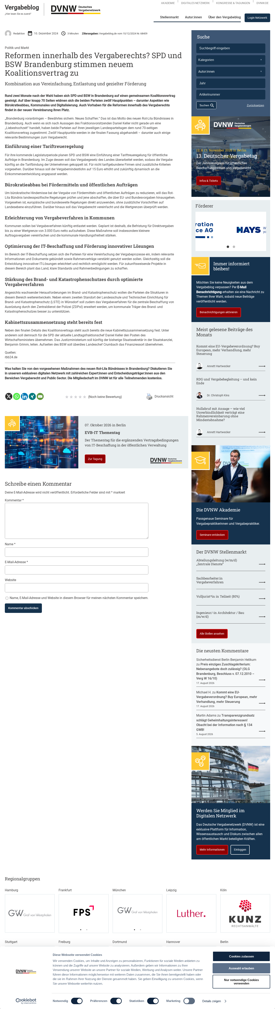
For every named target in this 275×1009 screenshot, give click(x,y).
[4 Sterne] (80, 397)
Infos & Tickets (209, 180)
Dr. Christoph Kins (218, 395)
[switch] (116, 1001)
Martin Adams (206, 715)
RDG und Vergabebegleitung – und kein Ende (226, 381)
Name (10, 544)
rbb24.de (11, 357)
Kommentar (14, 500)
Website (10, 580)
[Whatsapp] (16, 396)
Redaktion (19, 33)
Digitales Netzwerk (195, 3)
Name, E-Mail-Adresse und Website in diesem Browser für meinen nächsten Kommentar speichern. (79, 598)
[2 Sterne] (71, 397)
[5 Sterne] (85, 397)
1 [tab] (228, 247)
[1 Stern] (67, 397)
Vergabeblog (22, 7)
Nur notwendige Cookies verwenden (241, 981)
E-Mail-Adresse (16, 562)
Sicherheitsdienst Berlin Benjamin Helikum (226, 660)
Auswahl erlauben (241, 968)
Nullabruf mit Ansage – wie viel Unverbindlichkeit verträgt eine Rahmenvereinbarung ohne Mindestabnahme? (220, 414)
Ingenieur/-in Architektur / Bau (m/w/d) (220, 615)
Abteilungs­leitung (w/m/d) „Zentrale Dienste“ (216, 562)
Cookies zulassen (241, 956)
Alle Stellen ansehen (212, 633)
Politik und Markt (17, 48)
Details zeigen (211, 1001)
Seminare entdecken (212, 534)
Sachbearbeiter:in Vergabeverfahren (210, 580)
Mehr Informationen (212, 849)
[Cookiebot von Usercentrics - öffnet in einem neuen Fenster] (26, 1001)
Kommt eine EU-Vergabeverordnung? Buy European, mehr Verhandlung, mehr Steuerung (228, 350)
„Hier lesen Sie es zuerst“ (18, 13)
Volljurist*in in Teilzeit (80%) (218, 596)
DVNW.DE (262, 3)
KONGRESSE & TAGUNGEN (233, 3)
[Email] (40, 396)
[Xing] (32, 396)
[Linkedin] (24, 396)
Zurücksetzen (255, 105)
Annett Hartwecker (219, 366)
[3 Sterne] (76, 397)
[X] (8, 396)
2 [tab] (234, 247)
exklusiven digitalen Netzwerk (43, 373)
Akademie (168, 3)
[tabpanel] (230, 233)
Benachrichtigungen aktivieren (219, 312)
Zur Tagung (95, 459)
